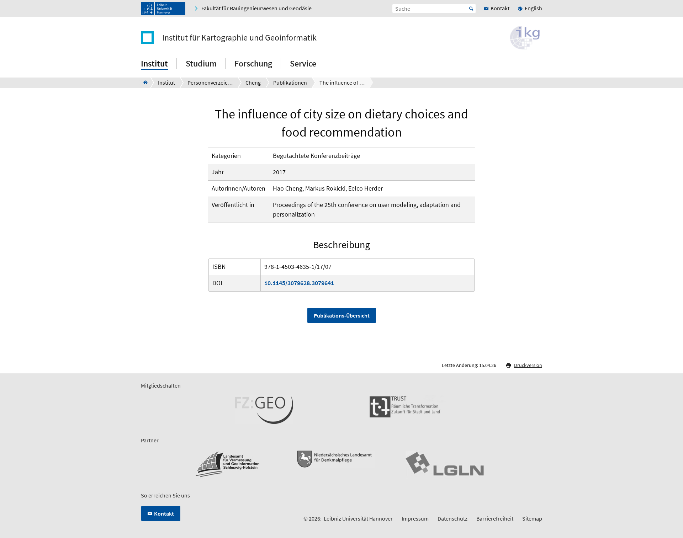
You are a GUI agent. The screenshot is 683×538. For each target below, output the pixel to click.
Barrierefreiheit (494, 518)
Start (471, 8)
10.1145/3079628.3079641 (299, 283)
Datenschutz (452, 518)
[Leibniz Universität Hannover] (163, 8)
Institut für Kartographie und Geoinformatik (239, 37)
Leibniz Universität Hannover (358, 518)
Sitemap (532, 518)
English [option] (533, 8)
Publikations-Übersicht (342, 315)
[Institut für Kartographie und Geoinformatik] (143, 82)
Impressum (415, 518)
